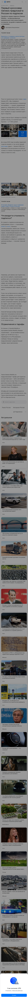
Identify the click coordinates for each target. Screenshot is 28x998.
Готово (14, 995)
